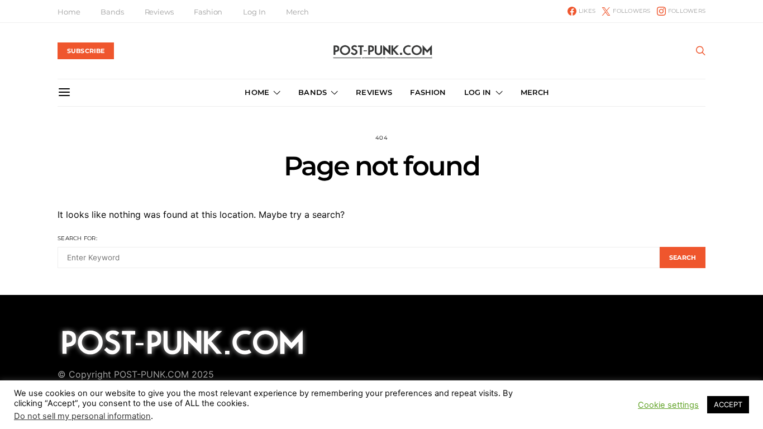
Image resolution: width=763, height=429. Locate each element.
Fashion (208, 11)
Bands (112, 11)
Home (69, 11)
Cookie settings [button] (668, 405)
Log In (254, 11)
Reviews (159, 11)
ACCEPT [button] (728, 404)
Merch (297, 11)
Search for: (77, 238)
